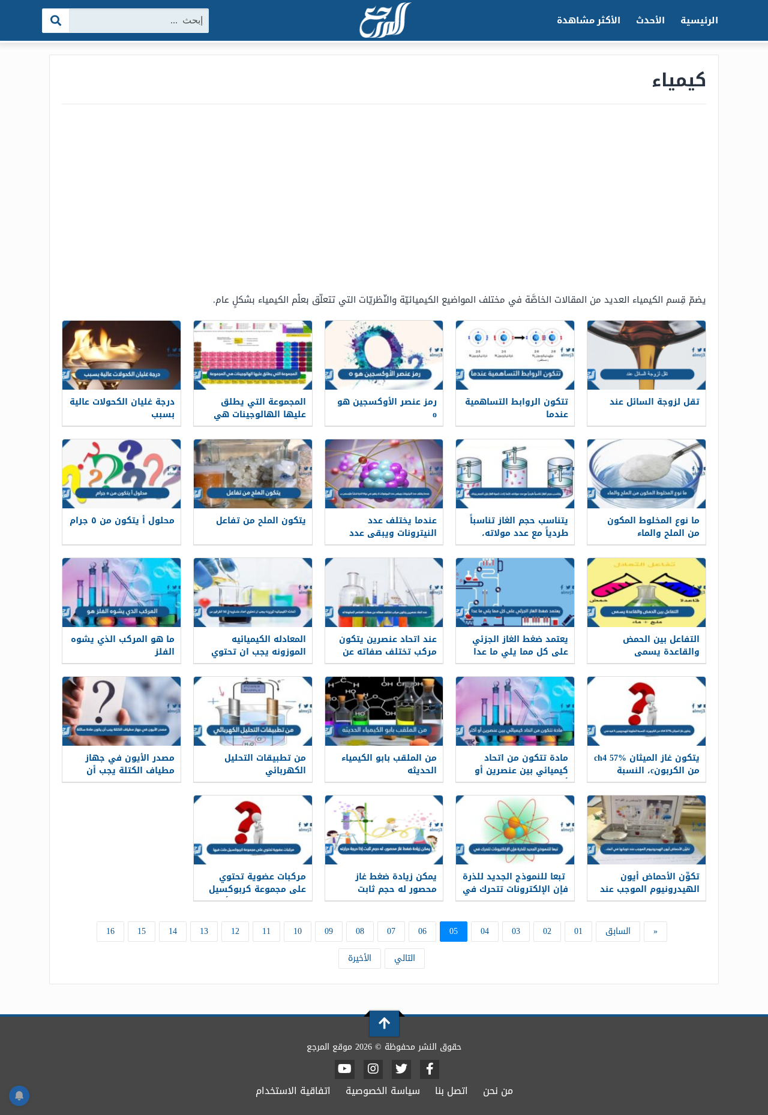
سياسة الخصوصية (383, 1090)
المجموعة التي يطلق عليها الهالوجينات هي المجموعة (260, 414)
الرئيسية (699, 20)
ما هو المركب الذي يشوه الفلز (123, 645)
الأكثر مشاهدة (589, 20)
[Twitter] (401, 1069)
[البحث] (56, 20)
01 (578, 931)
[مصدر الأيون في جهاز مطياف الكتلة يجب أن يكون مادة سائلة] (121, 711)
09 (329, 931)
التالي (404, 958)
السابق (618, 931)
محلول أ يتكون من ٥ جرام (122, 520)
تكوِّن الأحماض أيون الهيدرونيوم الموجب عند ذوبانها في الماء (650, 889)
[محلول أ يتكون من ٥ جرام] (121, 473)
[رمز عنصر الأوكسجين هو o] (384, 355)
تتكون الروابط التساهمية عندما (516, 408)
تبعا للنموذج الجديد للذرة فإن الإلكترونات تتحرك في (515, 883)
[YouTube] (345, 1069)
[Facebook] (429, 1069)
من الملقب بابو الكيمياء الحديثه (389, 764)
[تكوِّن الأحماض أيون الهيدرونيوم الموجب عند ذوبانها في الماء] (646, 829)
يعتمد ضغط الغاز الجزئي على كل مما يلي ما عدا (520, 645)
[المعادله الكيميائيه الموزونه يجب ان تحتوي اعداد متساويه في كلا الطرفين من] (253, 592)
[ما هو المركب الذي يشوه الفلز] (121, 592)
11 (266, 931)
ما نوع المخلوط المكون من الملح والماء (653, 527)
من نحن (498, 1090)
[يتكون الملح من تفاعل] (253, 473)
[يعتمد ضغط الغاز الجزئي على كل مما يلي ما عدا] (515, 592)
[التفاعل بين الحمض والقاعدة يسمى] (646, 592)
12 (235, 931)
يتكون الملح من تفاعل (261, 520)
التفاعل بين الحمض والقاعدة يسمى (661, 645)
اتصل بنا (451, 1090)
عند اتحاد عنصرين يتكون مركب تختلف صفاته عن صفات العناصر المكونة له (387, 652)
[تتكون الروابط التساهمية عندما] (515, 355)
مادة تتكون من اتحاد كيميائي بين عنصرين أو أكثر (521, 770)
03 (516, 931)
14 (173, 931)
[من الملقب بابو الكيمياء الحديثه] (384, 711)
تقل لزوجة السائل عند (655, 402)
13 (204, 931)
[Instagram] (373, 1069)
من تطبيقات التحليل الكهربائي (265, 764)
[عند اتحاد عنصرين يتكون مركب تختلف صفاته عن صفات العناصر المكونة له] (384, 592)
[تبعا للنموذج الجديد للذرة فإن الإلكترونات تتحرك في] (515, 829)
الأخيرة (359, 958)
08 (360, 931)
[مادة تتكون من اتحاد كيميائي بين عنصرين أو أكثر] (515, 711)
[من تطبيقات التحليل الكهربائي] (253, 711)
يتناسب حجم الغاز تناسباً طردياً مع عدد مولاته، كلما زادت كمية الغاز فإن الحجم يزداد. (518, 539)
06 (422, 931)
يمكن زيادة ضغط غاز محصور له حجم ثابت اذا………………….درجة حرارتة (391, 895)
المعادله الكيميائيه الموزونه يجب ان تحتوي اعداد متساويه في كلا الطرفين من (258, 658)
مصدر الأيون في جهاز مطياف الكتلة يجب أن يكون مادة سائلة (130, 770)
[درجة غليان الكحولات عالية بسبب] (121, 355)
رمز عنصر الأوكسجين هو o (387, 408)
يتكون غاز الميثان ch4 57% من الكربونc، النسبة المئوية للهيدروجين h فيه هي (647, 777)
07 (391, 931)
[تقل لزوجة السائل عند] (646, 355)
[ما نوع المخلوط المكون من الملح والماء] (646, 473)
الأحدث (650, 20)
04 (485, 931)
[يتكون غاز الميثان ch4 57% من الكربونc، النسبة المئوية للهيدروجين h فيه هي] (646, 711)
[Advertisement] (384, 198)
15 (141, 931)
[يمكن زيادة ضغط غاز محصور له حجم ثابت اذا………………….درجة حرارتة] (384, 829)
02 (547, 931)
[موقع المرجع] (384, 21)
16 (110, 931)
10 (297, 931)
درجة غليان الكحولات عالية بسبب (122, 408)
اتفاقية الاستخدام (293, 1090)
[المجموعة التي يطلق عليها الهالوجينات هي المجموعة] (253, 355)
